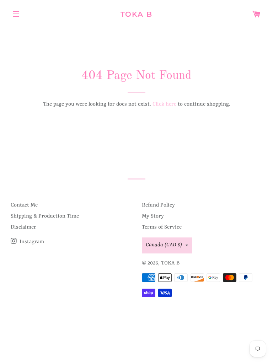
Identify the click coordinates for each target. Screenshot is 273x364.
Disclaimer (23, 227)
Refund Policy (158, 205)
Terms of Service (162, 227)
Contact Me (24, 205)
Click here (164, 104)
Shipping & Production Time (45, 216)
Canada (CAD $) (164, 245)
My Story (153, 216)
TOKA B (137, 14)
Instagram (31, 242)
